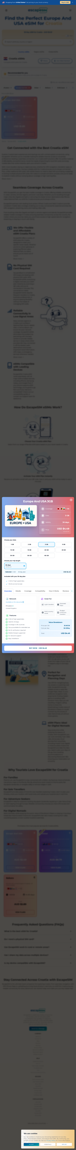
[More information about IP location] (13, 606)
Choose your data (10, 540)
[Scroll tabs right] (72, 591)
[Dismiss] (72, 2)
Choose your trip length (12, 561)
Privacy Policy (51, 1140)
